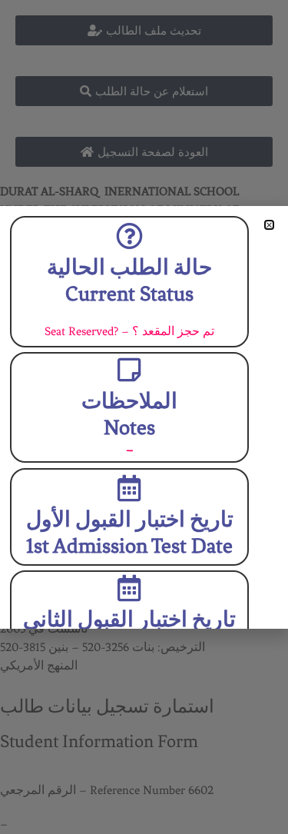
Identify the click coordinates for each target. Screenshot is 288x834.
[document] (144, 417)
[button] (269, 224)
